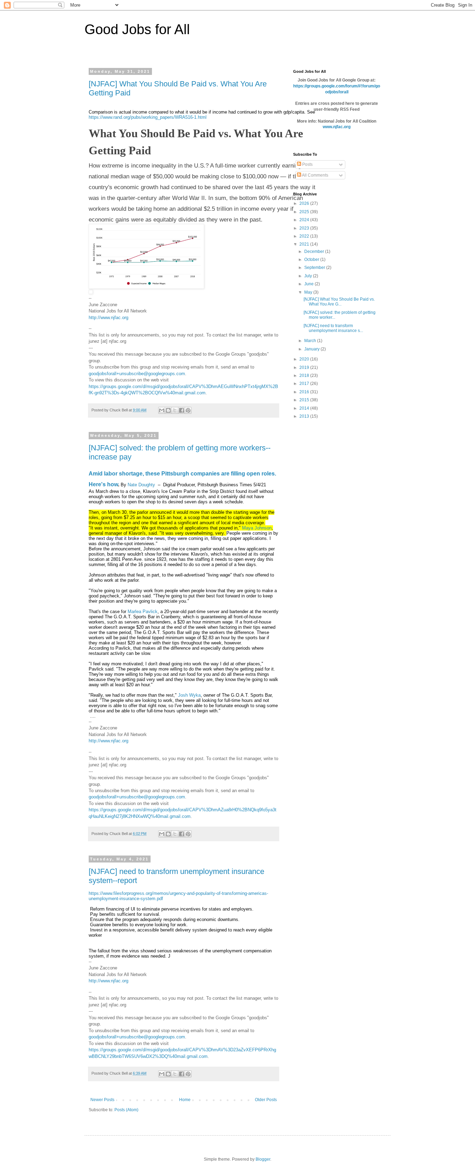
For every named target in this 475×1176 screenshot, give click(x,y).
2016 (304, 391)
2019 (304, 367)
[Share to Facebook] (181, 410)
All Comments (314, 175)
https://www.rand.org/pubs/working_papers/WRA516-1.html (148, 117)
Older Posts (266, 1099)
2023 (304, 228)
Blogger (263, 1159)
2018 (304, 375)
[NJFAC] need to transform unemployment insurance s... (333, 328)
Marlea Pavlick (143, 611)
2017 (304, 383)
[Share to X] (174, 410)
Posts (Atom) (126, 1109)
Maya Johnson (257, 528)
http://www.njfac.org (108, 317)
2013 (304, 416)
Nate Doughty (141, 484)
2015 (304, 399)
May (308, 292)
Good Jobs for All (137, 29)
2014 (304, 408)
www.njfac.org (337, 126)
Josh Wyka (189, 695)
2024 (304, 219)
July (308, 275)
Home (185, 1099)
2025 (304, 211)
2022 (304, 236)
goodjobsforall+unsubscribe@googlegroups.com (137, 373)
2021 (304, 244)
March (310, 340)
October (312, 259)
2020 (304, 359)
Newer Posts (102, 1099)
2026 (304, 203)
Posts (307, 164)
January (312, 349)
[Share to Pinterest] (188, 410)
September (315, 267)
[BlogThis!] (168, 410)
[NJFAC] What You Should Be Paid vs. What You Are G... (339, 302)
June (309, 283)
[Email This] (161, 410)
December (314, 251)
